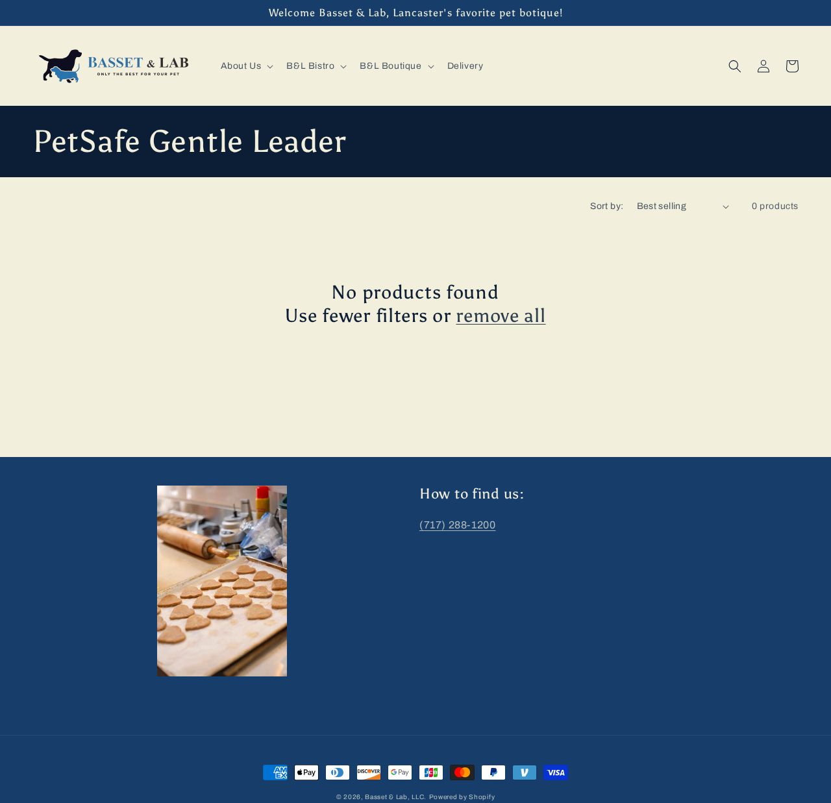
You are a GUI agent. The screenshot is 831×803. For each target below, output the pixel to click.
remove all (500, 315)
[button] (246, 66)
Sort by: (606, 206)
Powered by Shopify (462, 796)
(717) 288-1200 (457, 524)
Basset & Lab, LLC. (396, 796)
